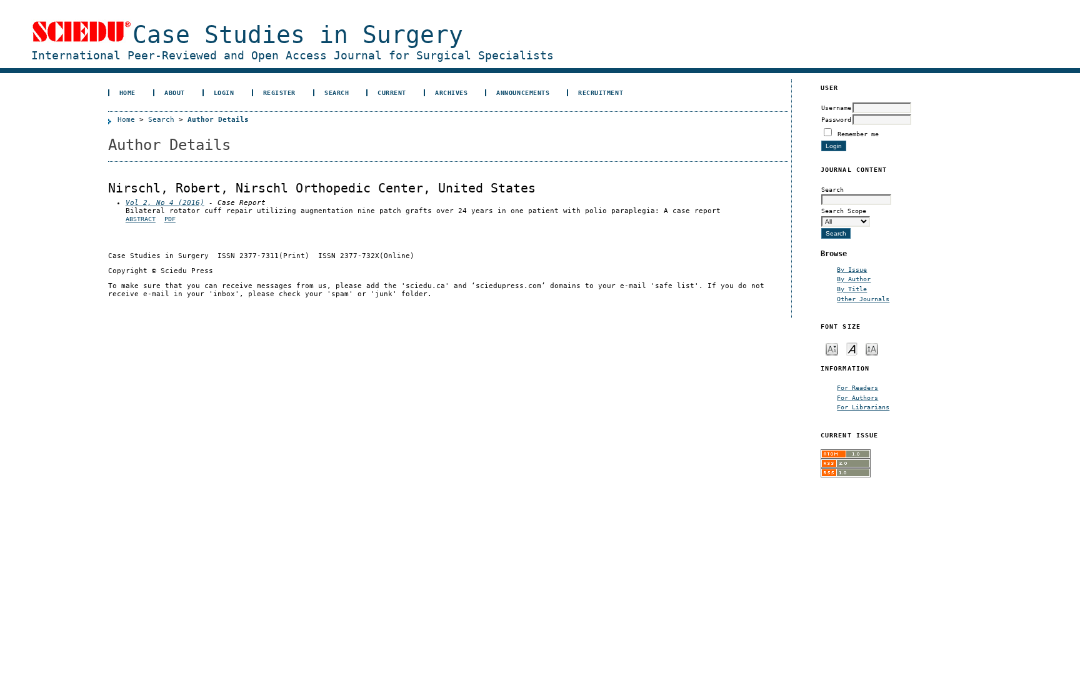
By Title (852, 288)
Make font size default (852, 348)
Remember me (858, 133)
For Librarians (863, 407)
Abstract (141, 219)
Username (836, 107)
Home (127, 92)
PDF (170, 219)
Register (279, 92)
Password (836, 119)
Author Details (218, 120)
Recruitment (600, 92)
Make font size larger (872, 348)
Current (392, 92)
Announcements (522, 92)
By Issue (852, 269)
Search (336, 92)
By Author (854, 278)
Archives (451, 92)
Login (224, 92)
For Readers (857, 387)
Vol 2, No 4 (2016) (165, 203)
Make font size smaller (832, 348)
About (174, 92)
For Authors (857, 397)
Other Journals (863, 298)
